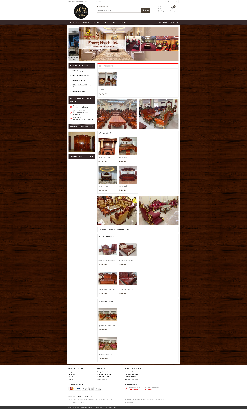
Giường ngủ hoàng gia (126, 289)
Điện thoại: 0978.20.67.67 (76, 402)
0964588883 (133, 389)
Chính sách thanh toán (132, 372)
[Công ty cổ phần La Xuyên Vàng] (81, 11)
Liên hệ (71, 379)
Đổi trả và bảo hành (103, 376)
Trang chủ (72, 372)
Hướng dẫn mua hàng (103, 372)
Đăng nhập (157, 11)
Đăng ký (163, 11)
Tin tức (71, 376)
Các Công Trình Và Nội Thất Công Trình (114, 229)
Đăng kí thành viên (102, 379)
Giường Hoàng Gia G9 (126, 260)
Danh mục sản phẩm (80, 66)
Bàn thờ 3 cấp (123, 157)
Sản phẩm (72, 374)
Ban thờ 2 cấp (123, 186)
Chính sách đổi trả (130, 376)
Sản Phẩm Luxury (76, 156)
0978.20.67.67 (173, 22)
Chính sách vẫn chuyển (132, 374)
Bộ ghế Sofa (102, 90)
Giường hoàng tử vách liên (107, 289)
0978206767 (148, 389)
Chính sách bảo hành (131, 379)
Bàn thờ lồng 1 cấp (104, 157)
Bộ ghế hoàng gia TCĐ (106, 354)
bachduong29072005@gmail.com (83, 119)
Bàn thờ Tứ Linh (103, 186)
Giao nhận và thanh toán (104, 374)
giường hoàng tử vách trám (107, 260)
